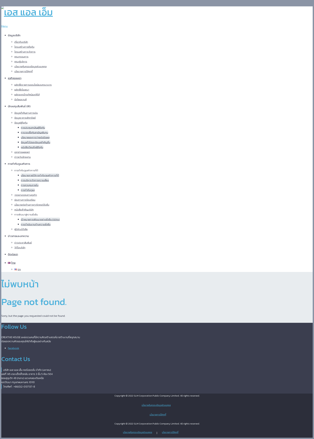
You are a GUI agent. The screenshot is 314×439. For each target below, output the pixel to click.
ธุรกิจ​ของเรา (14, 78)
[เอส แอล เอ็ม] (27, 12)
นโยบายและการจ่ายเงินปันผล (35, 137)
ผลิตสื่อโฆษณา (21, 90)
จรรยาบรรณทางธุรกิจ (25, 195)
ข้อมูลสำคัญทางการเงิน (26, 113)
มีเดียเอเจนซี (20, 99)
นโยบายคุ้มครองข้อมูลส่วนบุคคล (30, 66)
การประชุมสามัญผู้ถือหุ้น (33, 127)
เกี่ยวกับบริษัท (21, 42)
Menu (4, 26)
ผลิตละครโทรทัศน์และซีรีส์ (27, 94)
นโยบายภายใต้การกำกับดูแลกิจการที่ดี (40, 175)
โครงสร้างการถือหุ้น (24, 47)
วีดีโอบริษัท (19, 247)
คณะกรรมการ (21, 57)
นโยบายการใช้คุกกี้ (23, 71)
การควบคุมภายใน (29, 185)
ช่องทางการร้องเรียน (24, 200)
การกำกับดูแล (28, 190)
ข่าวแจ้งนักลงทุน (22, 157)
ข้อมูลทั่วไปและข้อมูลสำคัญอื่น (35, 142)
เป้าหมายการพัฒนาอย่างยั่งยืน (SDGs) (40, 219)
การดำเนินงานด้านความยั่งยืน (36, 224)
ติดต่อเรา (13, 254)
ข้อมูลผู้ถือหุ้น (20, 123)
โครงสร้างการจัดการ (24, 52)
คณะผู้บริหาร (20, 61)
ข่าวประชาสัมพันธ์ (23, 243)
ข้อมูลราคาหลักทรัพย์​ (25, 118)
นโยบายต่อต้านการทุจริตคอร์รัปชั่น (31, 205)
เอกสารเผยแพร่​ (22, 152)
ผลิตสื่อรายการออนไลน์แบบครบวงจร (33, 85)
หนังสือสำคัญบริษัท (24, 209)
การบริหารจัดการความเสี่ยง (35, 180)
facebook (13, 348)
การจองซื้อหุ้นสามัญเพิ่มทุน (34, 132)
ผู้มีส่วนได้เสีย (21, 229)
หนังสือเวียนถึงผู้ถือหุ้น (32, 147)
